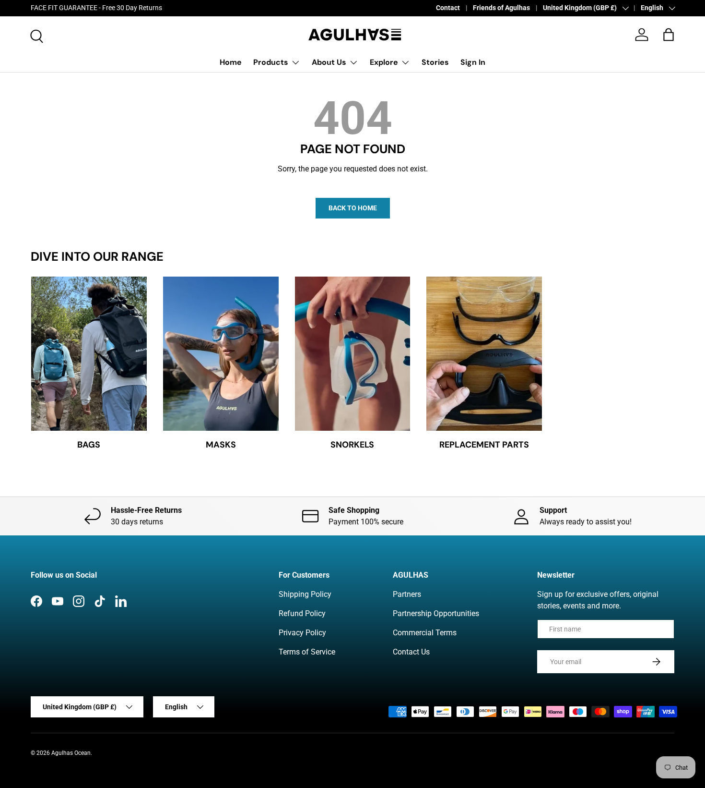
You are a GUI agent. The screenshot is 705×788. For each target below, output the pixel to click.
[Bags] (89, 354)
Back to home (353, 208)
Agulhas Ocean (71, 753)
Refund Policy (302, 613)
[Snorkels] (353, 354)
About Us (329, 62)
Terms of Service (307, 651)
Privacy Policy (302, 632)
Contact (448, 8)
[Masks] (221, 354)
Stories (435, 62)
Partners (407, 594)
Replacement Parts (484, 444)
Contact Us (411, 651)
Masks (221, 444)
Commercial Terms (425, 632)
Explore (384, 62)
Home (231, 62)
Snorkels (352, 444)
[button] (668, 34)
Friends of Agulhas (501, 8)
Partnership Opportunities (436, 613)
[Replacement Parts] (484, 354)
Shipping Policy (305, 594)
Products (270, 62)
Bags (88, 444)
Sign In (472, 62)
